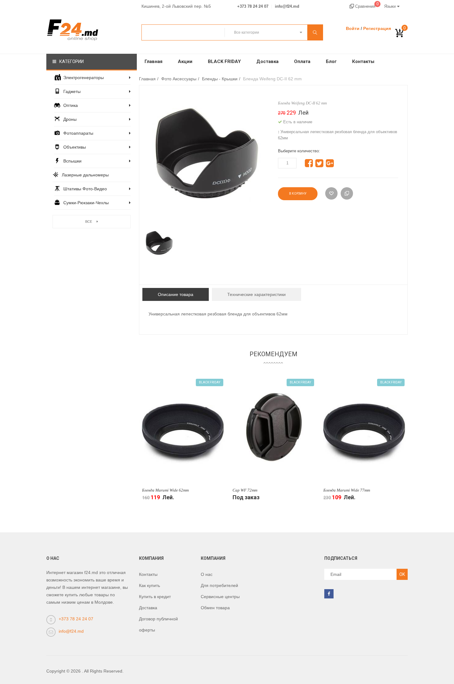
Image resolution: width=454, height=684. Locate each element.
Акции (185, 61)
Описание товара (175, 294)
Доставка (267, 61)
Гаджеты (72, 91)
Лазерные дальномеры (85, 174)
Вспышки (72, 160)
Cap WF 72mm (245, 490)
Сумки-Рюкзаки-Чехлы (86, 202)
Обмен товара (215, 607)
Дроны (70, 119)
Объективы (74, 147)
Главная (153, 61)
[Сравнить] (347, 193)
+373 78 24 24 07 (252, 6)
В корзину (297, 193)
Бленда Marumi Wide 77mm (346, 490)
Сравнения (366, 6)
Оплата (302, 61)
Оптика (70, 105)
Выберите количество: (299, 151)
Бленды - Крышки (220, 78)
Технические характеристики (256, 294)
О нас (206, 574)
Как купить (149, 585)
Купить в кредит (155, 596)
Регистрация (377, 28)
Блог (331, 61)
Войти (352, 28)
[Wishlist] (331, 193)
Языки (390, 6)
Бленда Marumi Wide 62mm (165, 490)
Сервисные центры (220, 596)
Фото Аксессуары (178, 78)
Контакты (363, 61)
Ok (402, 574)
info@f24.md (287, 6)
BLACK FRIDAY (224, 61)
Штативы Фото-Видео (85, 188)
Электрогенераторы (83, 77)
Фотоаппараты (78, 133)
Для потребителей (219, 585)
